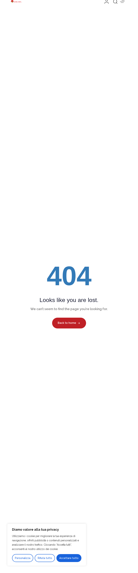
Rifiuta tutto (45, 558)
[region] (46, 545)
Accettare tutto (69, 558)
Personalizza (22, 558)
